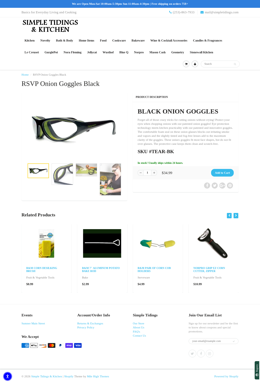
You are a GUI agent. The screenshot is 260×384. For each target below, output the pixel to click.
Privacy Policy (85, 327)
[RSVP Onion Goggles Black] (74, 128)
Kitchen (30, 40)
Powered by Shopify (226, 376)
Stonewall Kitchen (201, 52)
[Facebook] (201, 353)
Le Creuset (32, 52)
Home (25, 74)
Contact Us (139, 335)
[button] (7, 376)
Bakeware (138, 40)
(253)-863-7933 (184, 12)
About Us (138, 327)
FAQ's (136, 331)
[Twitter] (192, 353)
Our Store (138, 323)
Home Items (86, 40)
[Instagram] (209, 353)
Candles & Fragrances (207, 40)
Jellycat (92, 52)
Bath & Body (64, 40)
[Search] (235, 64)
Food (103, 40)
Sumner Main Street (33, 323)
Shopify (68, 376)
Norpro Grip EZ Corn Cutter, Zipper (209, 270)
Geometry (177, 52)
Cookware (119, 40)
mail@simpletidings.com (221, 12)
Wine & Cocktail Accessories (168, 40)
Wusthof (108, 52)
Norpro (139, 52)
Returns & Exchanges (90, 323)
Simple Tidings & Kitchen (46, 376)
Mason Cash (157, 52)
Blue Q (123, 52)
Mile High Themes (98, 376)
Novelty (45, 40)
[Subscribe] (233, 341)
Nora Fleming (72, 52)
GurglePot (51, 52)
